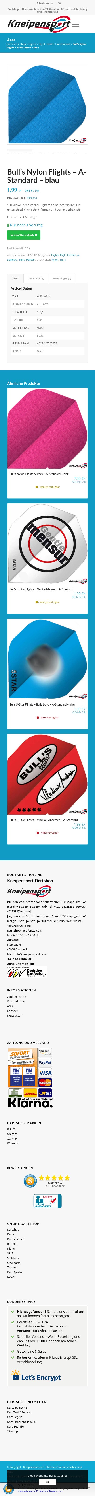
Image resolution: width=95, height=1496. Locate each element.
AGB (10, 1006)
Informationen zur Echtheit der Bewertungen (40, 1491)
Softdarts (13, 1258)
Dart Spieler (14, 1272)
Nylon (54, 259)
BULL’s (11, 1129)
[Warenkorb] (59, 3)
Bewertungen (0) (61, 278)
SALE (10, 1253)
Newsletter (14, 1015)
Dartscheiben (16, 1239)
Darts (10, 1234)
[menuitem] (44, 3)
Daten (15, 278)
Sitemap (12, 1431)
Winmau (12, 1143)
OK (47, 1482)
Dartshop (13, 9)
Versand (32, 197)
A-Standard (63, 44)
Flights (32, 44)
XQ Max (12, 1138)
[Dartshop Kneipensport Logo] (39, 24)
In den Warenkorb (22, 235)
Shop (11, 39)
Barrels (11, 1244)
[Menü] (73, 24)
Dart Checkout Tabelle (21, 1422)
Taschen (12, 1267)
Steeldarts (13, 1263)
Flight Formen (47, 44)
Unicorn (12, 1134)
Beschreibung (36, 278)
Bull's (22, 259)
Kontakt (12, 1011)
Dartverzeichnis (17, 1408)
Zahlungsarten (16, 997)
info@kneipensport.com (31, 954)
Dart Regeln (14, 1417)
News (10, 1277)
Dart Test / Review (19, 1412)
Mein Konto (45, 3)
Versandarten (16, 1001)
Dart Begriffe (15, 1426)
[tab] (15, 278)
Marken (30, 259)
